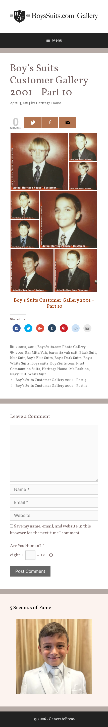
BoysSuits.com (62, 363)
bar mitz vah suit (63, 352)
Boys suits (39, 363)
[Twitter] (32, 122)
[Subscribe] (67, 122)
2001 (32, 346)
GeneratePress (62, 719)
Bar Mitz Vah (36, 352)
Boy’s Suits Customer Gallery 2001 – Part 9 (51, 380)
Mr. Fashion (79, 369)
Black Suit (87, 352)
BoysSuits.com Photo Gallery (61, 346)
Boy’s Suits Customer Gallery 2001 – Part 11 (51, 385)
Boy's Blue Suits (40, 357)
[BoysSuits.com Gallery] (54, 16)
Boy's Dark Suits (68, 357)
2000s (21, 346)
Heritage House (55, 369)
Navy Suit (18, 374)
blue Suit (17, 357)
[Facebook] (49, 122)
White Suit (37, 374)
